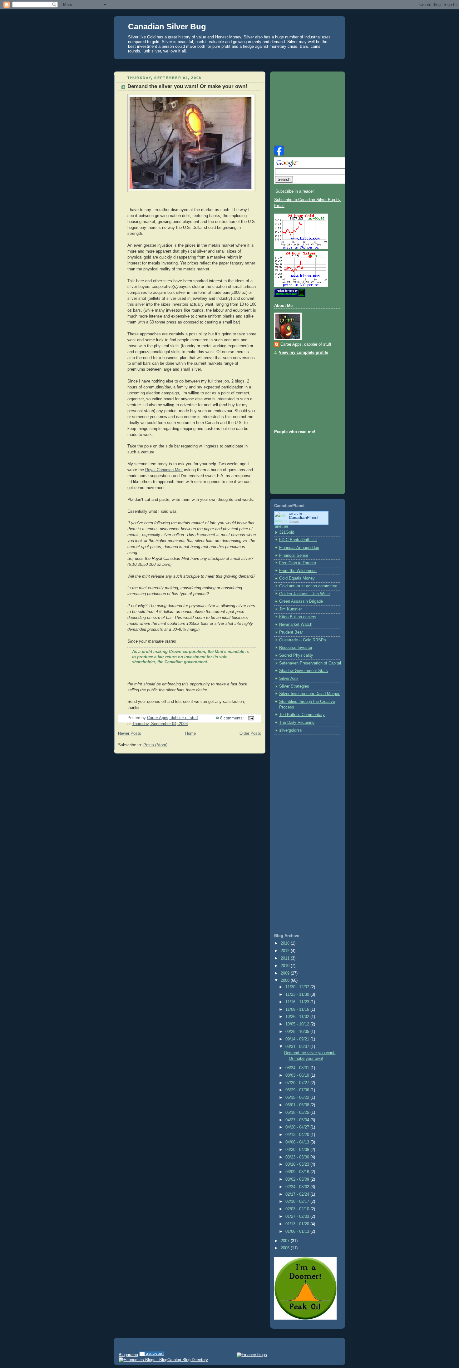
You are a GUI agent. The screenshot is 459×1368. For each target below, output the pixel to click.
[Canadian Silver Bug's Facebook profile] (279, 154)
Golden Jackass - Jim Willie (304, 594)
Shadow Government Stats (303, 671)
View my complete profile (303, 352)
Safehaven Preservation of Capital (310, 663)
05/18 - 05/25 (297, 1112)
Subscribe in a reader (294, 191)
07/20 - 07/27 (297, 1083)
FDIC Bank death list (298, 540)
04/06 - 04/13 (297, 1142)
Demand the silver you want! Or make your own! (187, 86)
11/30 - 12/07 (297, 987)
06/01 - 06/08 (297, 1105)
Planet (303, 517)
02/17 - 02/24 (297, 1194)
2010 (286, 966)
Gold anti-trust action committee (308, 586)
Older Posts (250, 733)
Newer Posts (129, 733)
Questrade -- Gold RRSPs (302, 640)
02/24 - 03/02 (297, 1187)
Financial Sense (293, 555)
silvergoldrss (290, 730)
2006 (286, 1248)
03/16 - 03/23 (297, 1164)
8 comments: (232, 718)
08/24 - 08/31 (297, 1068)
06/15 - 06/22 (297, 1097)
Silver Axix (289, 678)
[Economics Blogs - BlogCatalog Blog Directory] (163, 1359)
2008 (286, 980)
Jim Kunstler (290, 609)
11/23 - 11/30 (297, 994)
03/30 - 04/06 (297, 1150)
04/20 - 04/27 (297, 1127)
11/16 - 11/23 (297, 1002)
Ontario (294, 521)
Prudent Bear (291, 632)
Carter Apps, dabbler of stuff (305, 344)
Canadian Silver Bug (167, 26)
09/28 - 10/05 (297, 1032)
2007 (286, 1241)
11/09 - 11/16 (297, 1009)
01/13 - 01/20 (297, 1224)
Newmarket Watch (295, 624)
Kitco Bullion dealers (297, 617)
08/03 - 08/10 (297, 1075)
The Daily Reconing (296, 722)
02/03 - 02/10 (297, 1209)
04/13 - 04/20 (297, 1135)
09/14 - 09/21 (297, 1039)
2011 (286, 958)
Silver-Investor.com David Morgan (309, 694)
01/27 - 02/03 (297, 1216)
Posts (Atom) (155, 745)
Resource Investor (295, 647)
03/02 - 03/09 (297, 1179)
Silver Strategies (294, 686)
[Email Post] (250, 718)
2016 (286, 943)
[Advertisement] (229, 63)
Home (190, 733)
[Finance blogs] (252, 1354)
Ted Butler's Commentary (302, 715)
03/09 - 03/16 (297, 1172)
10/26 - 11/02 (297, 1017)
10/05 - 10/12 (297, 1024)
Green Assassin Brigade (301, 601)
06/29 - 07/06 (297, 1090)
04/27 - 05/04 (297, 1120)
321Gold (286, 532)
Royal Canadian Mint (164, 470)
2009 (286, 973)
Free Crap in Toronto (297, 563)
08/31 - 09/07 (297, 1047)
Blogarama (128, 1354)
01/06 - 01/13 (297, 1231)
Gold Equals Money (297, 578)
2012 (286, 951)
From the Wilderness (298, 571)
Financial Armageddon (299, 548)
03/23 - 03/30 (297, 1157)
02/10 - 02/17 (297, 1201)
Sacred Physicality (296, 655)
